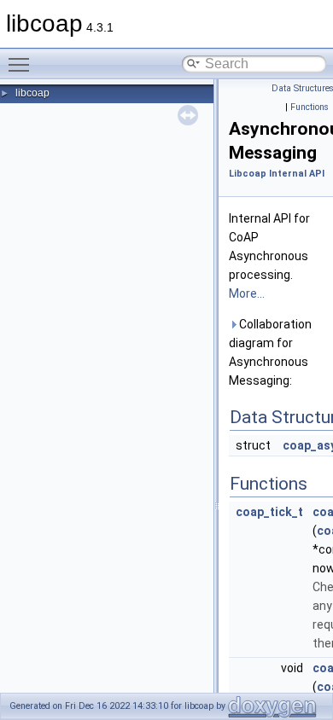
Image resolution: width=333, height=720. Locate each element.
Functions (309, 107)
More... (247, 293)
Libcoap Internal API (276, 173)
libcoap (32, 93)
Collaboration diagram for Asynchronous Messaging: (270, 352)
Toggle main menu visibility (22, 64)
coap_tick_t (269, 512)
